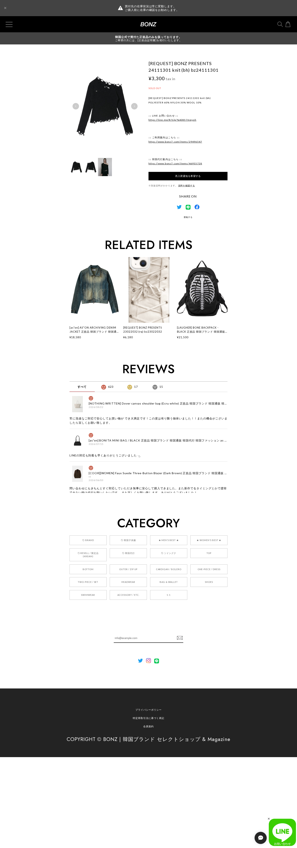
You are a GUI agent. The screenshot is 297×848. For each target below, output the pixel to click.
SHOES (209, 582)
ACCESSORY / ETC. (128, 595)
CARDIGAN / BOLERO (168, 569)
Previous (76, 106)
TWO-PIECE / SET (88, 582)
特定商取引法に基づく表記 (148, 718)
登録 (180, 638)
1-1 (169, 595)
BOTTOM (88, 569)
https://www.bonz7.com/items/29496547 (175, 141)
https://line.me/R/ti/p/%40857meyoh (172, 119)
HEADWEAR (128, 582)
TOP (208, 553)
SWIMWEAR (88, 595)
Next (134, 106)
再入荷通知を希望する (188, 176)
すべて (82, 386)
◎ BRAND (88, 540)
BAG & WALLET (169, 582)
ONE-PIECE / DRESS (209, 569)
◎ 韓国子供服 (128, 540)
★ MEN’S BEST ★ (169, 540)
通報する (188, 217)
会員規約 (148, 726)
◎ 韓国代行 (128, 553)
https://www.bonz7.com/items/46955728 (175, 163)
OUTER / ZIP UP (128, 569)
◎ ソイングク (168, 553)
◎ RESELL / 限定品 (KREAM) (88, 555)
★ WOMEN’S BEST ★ (209, 540)
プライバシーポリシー (148, 709)
